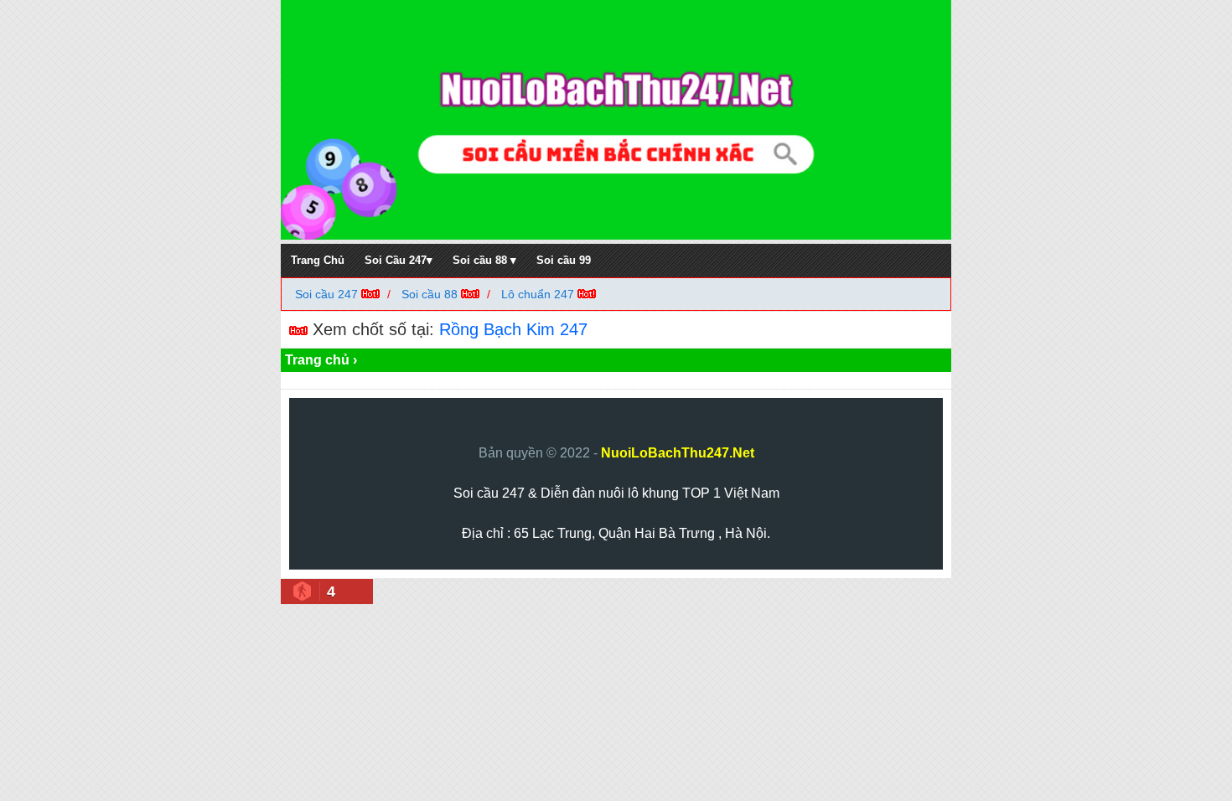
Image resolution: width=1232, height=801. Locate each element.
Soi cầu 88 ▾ (484, 260)
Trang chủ (317, 360)
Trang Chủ (317, 260)
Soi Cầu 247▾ (398, 260)
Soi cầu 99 (563, 260)
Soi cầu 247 (328, 294)
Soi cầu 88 (429, 294)
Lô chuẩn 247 (537, 294)
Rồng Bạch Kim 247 (513, 329)
